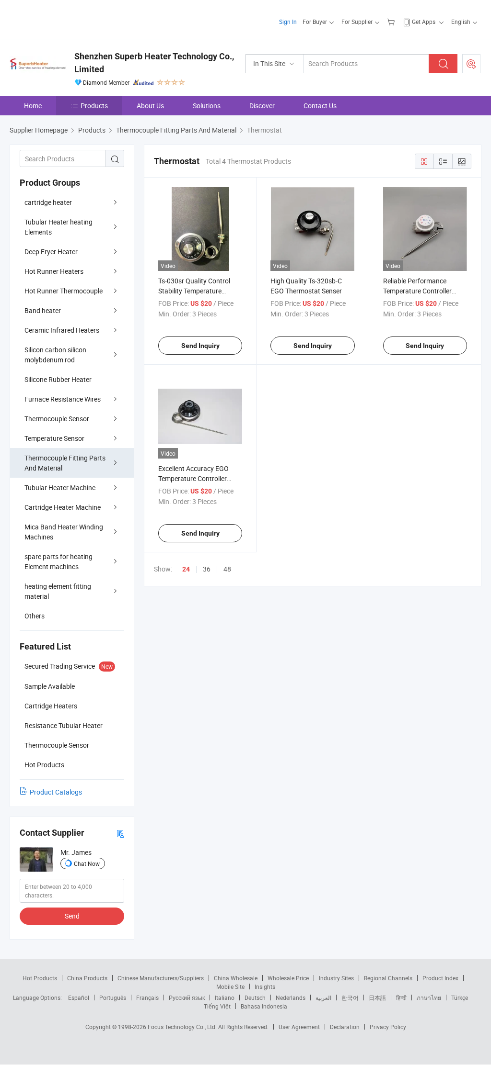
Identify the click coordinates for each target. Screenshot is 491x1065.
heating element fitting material (57, 591)
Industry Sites (336, 978)
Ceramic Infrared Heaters (61, 330)
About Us (150, 105)
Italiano (224, 997)
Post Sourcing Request (471, 63)
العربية (323, 997)
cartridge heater (48, 202)
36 (206, 568)
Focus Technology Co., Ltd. (183, 1027)
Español (78, 997)
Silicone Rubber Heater (58, 379)
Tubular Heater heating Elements (58, 226)
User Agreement (299, 1027)
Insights (265, 986)
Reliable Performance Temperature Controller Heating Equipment (417, 290)
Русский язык (187, 997)
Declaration (345, 1027)
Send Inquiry (200, 345)
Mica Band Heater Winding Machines (63, 531)
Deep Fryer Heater (51, 251)
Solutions (207, 105)
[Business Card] (120, 833)
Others (34, 615)
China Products (87, 978)
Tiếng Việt (217, 1006)
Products (94, 105)
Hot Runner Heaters (53, 271)
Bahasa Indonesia (264, 1006)
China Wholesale (235, 978)
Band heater (42, 310)
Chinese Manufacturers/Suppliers (160, 978)
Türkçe (459, 997)
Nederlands (290, 997)
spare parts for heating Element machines (58, 561)
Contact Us (320, 105)
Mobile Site (230, 986)
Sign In (288, 21)
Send (72, 915)
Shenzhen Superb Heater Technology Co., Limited (154, 62)
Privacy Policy (388, 1027)
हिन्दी (401, 997)
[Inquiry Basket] (392, 21)
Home (33, 105)
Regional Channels (388, 978)
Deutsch (255, 997)
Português (112, 997)
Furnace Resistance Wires (62, 399)
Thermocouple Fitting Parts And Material (64, 462)
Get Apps (423, 21)
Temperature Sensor (54, 438)
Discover (262, 105)
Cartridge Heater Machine (62, 507)
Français (147, 997)
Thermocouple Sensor (56, 418)
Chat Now (87, 863)
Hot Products (40, 978)
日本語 (377, 997)
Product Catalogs (56, 791)
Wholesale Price (288, 978)
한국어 (350, 997)
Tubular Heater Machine (59, 487)
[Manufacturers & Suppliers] (71, 19)
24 (186, 569)
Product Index (440, 978)
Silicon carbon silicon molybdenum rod (55, 354)
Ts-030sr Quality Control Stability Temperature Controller (194, 290)
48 (227, 568)
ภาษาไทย (429, 997)
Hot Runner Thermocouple (63, 290)
